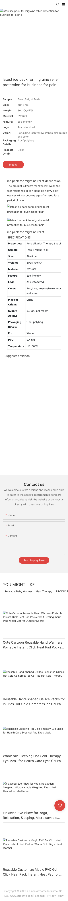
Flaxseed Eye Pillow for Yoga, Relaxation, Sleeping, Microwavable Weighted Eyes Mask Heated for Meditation (30, 815)
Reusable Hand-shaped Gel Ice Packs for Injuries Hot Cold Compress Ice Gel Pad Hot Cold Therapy (34, 701)
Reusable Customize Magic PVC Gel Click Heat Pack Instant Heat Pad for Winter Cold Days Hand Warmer (31, 872)
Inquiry (13, 164)
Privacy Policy (55, 895)
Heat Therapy (44, 591)
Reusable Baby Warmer (18, 591)
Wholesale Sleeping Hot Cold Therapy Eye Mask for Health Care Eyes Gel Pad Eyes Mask (33, 758)
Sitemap (40, 895)
